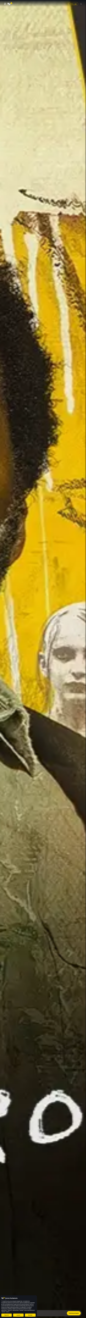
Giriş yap (73, 4)
